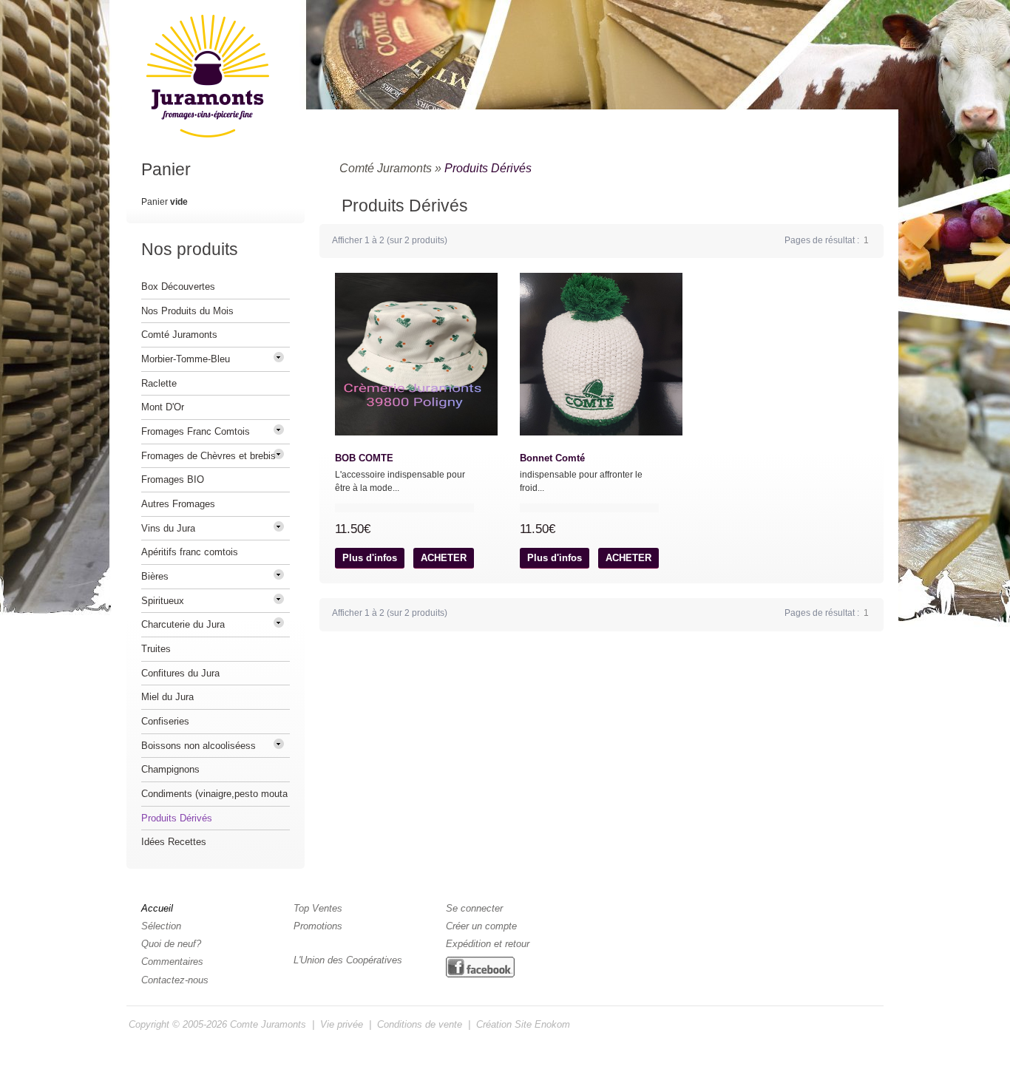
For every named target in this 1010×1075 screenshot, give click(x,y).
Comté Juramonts (385, 168)
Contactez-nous (175, 980)
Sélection (161, 926)
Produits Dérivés (488, 168)
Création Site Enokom (523, 1024)
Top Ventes (318, 908)
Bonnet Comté (552, 458)
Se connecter (474, 908)
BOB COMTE (364, 458)
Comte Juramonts (268, 1024)
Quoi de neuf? (171, 943)
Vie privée (341, 1024)
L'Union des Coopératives (348, 960)
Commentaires (172, 961)
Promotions (318, 926)
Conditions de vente (419, 1024)
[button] (369, 558)
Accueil (157, 908)
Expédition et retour (487, 943)
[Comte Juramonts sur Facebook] (480, 967)
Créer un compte (481, 926)
